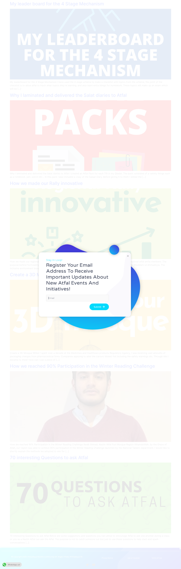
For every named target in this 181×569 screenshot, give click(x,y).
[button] (128, 256)
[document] (90, 284)
